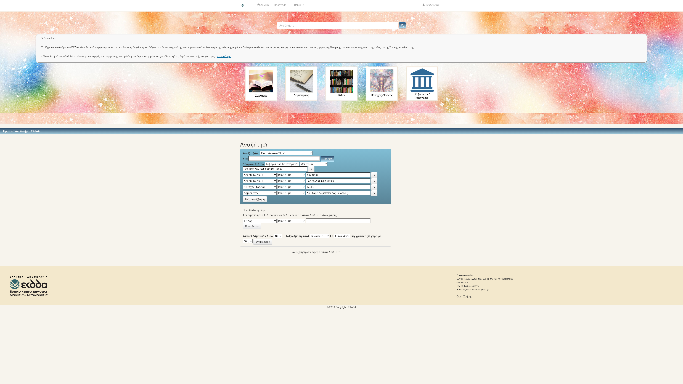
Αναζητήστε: (251, 153)
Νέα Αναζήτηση (255, 199)
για (245, 158)
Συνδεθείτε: (433, 5)
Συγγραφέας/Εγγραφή (366, 236)
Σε (331, 236)
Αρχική (264, 5)
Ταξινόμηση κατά (297, 236)
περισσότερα (224, 56)
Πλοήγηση (280, 5)
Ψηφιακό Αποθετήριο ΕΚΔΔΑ (21, 131)
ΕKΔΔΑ (352, 307)
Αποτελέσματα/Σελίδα (258, 236)
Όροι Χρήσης (464, 296)
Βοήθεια (299, 5)
